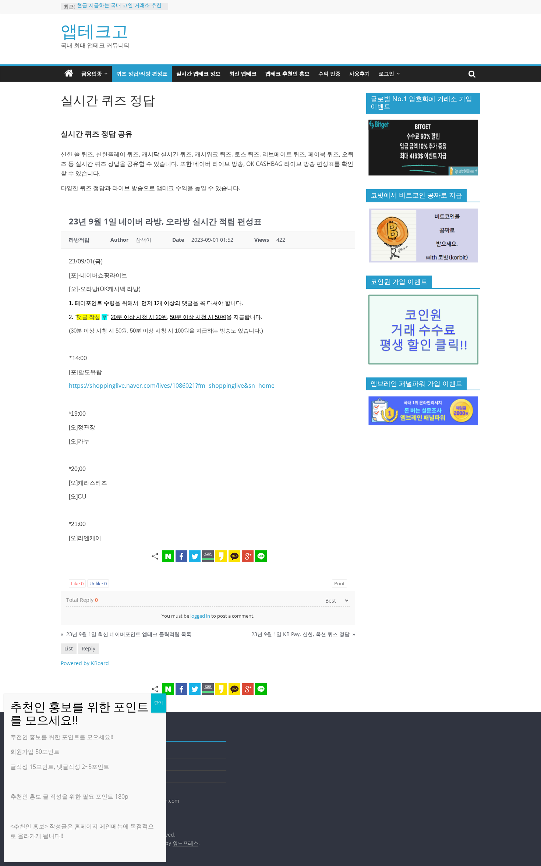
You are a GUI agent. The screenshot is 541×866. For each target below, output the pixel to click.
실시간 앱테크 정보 (198, 73)
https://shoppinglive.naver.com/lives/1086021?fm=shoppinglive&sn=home (172, 385)
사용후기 (359, 73)
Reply (88, 648)
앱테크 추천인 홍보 (287, 73)
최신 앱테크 (243, 73)
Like (77, 583)
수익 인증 (329, 73)
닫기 (158, 703)
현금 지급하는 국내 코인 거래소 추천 (119, 6)
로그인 (386, 73)
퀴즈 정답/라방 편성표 (141, 73)
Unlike (98, 583)
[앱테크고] (69, 73)
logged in (200, 616)
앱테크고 (94, 30)
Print (339, 583)
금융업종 (91, 73)
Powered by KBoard (85, 663)
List (68, 648)
